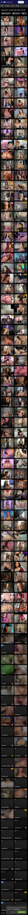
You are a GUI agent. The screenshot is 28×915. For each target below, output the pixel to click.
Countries (17, 13)
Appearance (7, 13)
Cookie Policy (16, 909)
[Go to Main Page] (8, 2)
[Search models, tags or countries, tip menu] (26, 6)
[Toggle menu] (1, 2)
